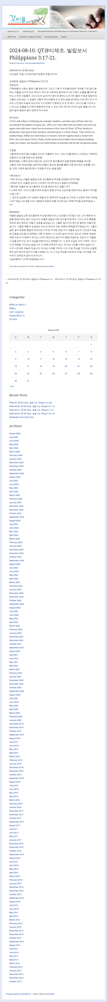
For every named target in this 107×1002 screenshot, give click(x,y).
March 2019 (14, 756)
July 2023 (13, 567)
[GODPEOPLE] (53, 17)
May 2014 (13, 956)
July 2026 (13, 437)
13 (66, 358)
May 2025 (13, 487)
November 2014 (16, 934)
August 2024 (14, 520)
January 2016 (15, 883)
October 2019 (15, 731)
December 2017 (16, 810)
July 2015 (13, 905)
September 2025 (16, 473)
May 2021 (13, 662)
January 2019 (15, 763)
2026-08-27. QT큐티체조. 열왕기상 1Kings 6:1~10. (31, 409)
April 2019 (13, 752)
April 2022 (13, 622)
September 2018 (16, 778)
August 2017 (14, 825)
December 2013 (16, 974)
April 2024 (13, 535)
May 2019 (13, 749)
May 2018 (13, 792)
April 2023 (13, 578)
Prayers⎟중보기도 (17, 315)
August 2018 (14, 781)
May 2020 (13, 705)
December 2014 (16, 930)
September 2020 (16, 691)
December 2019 (16, 723)
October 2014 (15, 937)
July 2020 (13, 698)
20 (66, 366)
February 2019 (15, 760)
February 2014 (15, 966)
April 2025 (13, 491)
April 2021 (13, 665)
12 (53, 358)
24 (28, 373)
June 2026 (14, 440)
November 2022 (16, 596)
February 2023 (15, 585)
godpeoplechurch (38, 63)
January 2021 (15, 676)
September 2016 (16, 854)
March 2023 (14, 582)
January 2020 (15, 720)
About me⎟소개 (13, 31)
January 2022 (15, 633)
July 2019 (13, 741)
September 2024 (16, 516)
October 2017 (15, 818)
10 (28, 358)
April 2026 (13, 447)
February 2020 (15, 716)
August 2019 (14, 738)
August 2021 (14, 651)
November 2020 (16, 683)
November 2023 (16, 553)
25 (41, 373)
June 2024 (14, 527)
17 (28, 366)
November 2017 (16, 814)
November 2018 (16, 770)
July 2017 (13, 829)
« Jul (11, 386)
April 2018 (13, 796)
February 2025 (15, 498)
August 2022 (14, 607)
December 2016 (16, 843)
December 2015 (16, 887)
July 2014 (13, 948)
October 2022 (15, 600)
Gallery (64, 37)
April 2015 (13, 916)
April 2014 (13, 959)
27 (66, 373)
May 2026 (13, 444)
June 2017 (14, 832)
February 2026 (15, 455)
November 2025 (16, 466)
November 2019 (16, 727)
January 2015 (15, 927)
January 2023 (15, 589)
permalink (50, 266)
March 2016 (14, 876)
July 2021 (13, 654)
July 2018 (13, 785)
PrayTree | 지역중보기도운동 (30, 37)
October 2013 (15, 981)
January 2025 (15, 502)
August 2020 (14, 694)
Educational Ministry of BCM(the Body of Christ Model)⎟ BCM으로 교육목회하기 (68, 31)
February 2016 (15, 879)
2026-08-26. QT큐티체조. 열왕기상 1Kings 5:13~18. (32, 413)
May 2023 (13, 575)
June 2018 (14, 789)
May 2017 (13, 836)
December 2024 (16, 506)
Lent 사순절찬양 (16, 311)
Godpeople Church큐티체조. (21, 417)
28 (79, 373)
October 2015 (15, 894)
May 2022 (13, 618)
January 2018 (15, 807)
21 (79, 366)
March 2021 (14, 669)
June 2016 (14, 865)
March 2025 (14, 495)
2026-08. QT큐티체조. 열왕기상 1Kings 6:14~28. (30, 402)
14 (79, 358)
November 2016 (16, 847)
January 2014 (15, 970)
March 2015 (14, 919)
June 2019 (14, 745)
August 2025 (14, 477)
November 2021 (16, 640)
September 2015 (16, 897)
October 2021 (15, 643)
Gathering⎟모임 (28, 31)
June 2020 (14, 702)
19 (53, 366)
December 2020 (16, 680)
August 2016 (14, 858)
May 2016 (13, 868)
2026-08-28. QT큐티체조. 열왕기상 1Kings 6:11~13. (32, 406)
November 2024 (16, 509)
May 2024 (13, 531)
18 (41, 366)
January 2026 (15, 458)
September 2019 (16, 734)
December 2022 (16, 593)
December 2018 (16, 767)
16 (16, 366)
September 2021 (16, 647)
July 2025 (13, 480)
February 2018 (15, 803)
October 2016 (15, 850)
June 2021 (14, 658)
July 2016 (13, 861)
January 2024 (15, 545)
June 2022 (14, 614)
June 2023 (14, 571)
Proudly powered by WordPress (18, 994)
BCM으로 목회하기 (17, 304)
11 (41, 358)
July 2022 (13, 611)
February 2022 (15, 629)
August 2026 (14, 433)
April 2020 (13, 709)
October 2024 (15, 513)
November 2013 (16, 977)
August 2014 (14, 945)
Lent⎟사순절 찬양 (51, 37)
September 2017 (16, 821)
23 (16, 373)
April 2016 (13, 872)
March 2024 (14, 538)
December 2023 (16, 549)
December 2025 (16, 462)
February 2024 (15, 542)
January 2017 (15, 839)
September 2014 (16, 941)
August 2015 (14, 901)
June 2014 (14, 952)
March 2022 (14, 625)
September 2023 (16, 560)
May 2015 (13, 912)
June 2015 (14, 908)
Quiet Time (12, 37)
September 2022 (16, 604)
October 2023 (15, 556)
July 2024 (13, 524)
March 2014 (14, 963)
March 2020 (14, 712)
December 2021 (16, 636)
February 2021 (15, 672)
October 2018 (15, 774)
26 (53, 373)
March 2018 (14, 800)
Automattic (50, 994)
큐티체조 (31, 266)
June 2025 (14, 484)
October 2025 (15, 469)
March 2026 (14, 451)
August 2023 (14, 564)
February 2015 (15, 923)
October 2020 (15, 687)
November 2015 (16, 890)
